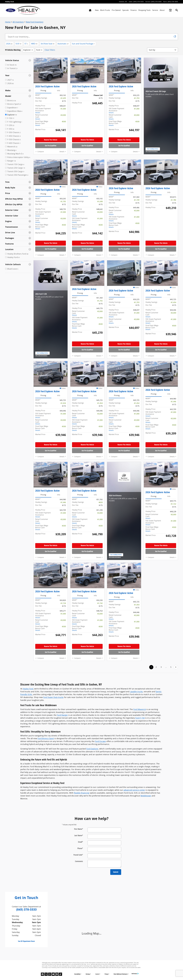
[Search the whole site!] (176, 10)
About (162, 10)
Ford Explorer (92, 798)
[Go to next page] (176, 717)
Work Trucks (105, 10)
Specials (125, 10)
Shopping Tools (144, 10)
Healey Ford (28, 738)
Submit (115, 921)
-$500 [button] (64, 121)
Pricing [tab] (43, 90)
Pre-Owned (116, 10)
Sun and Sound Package (83, 43)
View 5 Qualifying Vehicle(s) (152, 153)
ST (26, 43)
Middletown (146, 845)
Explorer (27, 50)
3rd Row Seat (47, 43)
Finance (133, 10)
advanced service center (134, 839)
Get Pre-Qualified (50, 150)
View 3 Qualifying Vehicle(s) (116, 601)
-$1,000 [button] (63, 109)
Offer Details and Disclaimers (152, 156)
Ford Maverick (139, 759)
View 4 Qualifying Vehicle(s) (42, 391)
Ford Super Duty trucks (53, 747)
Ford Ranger (62, 765)
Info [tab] (58, 90)
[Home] (10, 10)
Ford (38, 50)
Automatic (63, 43)
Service (155, 10)
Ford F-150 (140, 767)
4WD (34, 43)
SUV (18, 43)
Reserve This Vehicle (50, 144)
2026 (9, 43)
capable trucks (136, 741)
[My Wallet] (170, 10)
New (96, 10)
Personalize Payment (57, 135)
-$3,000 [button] (63, 115)
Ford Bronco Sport (46, 788)
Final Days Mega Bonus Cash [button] (41, 123)
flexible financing (81, 842)
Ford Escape (100, 791)
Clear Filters (50, 50)
